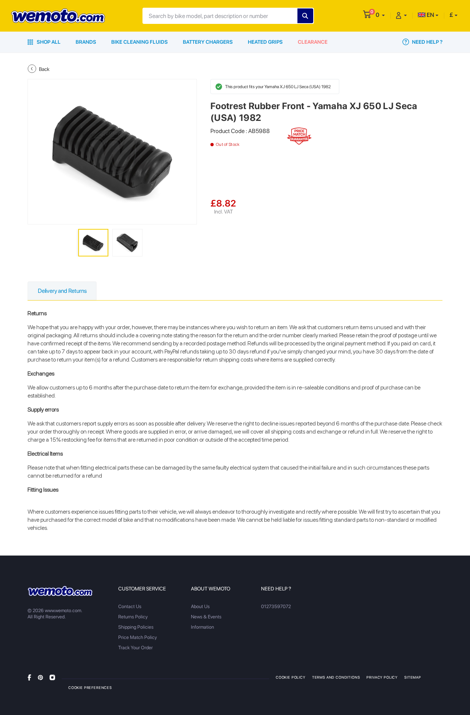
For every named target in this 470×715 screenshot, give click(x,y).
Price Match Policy (137, 637)
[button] (380, 14)
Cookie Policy (291, 677)
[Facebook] (29, 677)
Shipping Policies (135, 627)
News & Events (206, 616)
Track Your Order (135, 647)
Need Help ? (426, 42)
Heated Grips (265, 42)
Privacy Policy (382, 677)
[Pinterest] (40, 677)
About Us (200, 606)
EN (430, 14)
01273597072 (276, 606)
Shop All (48, 42)
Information (202, 627)
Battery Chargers (208, 42)
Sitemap (412, 677)
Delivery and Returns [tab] (62, 290)
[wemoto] (60, 591)
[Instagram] (52, 677)
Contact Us (129, 606)
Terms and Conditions (336, 677)
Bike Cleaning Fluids (139, 42)
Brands (86, 42)
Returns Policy (133, 616)
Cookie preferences (90, 687)
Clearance (313, 42)
